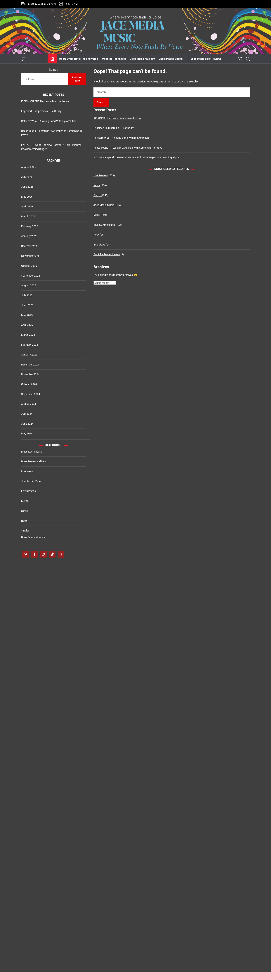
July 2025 (26, 295)
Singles (97, 195)
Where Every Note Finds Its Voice (78, 58)
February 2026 (29, 226)
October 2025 (29, 265)
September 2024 (30, 394)
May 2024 (27, 433)
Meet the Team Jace (114, 58)
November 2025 (30, 255)
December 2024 (30, 364)
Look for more (77, 79)
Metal (96, 214)
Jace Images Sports (171, 58)
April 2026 (27, 206)
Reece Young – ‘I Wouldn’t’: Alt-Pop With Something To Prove (127, 147)
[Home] (52, 58)
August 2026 (28, 167)
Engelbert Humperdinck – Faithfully (113, 127)
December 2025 (30, 246)
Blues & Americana (104, 224)
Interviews (99, 244)
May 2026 (27, 196)
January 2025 (29, 354)
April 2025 (27, 325)
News (96, 185)
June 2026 (27, 186)
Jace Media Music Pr (142, 58)
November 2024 (30, 374)
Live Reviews (100, 175)
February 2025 (29, 344)
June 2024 (27, 423)
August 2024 (28, 403)
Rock (96, 234)
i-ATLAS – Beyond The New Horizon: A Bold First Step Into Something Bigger (136, 157)
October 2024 (29, 384)
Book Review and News (106, 254)
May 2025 (27, 315)
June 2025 (27, 305)
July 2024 (26, 413)
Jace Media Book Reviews (206, 58)
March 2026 (28, 216)
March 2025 (28, 334)
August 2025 (28, 285)
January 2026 (29, 236)
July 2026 (26, 176)
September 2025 (30, 275)
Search (53, 69)
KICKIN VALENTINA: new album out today (117, 118)
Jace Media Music (103, 205)
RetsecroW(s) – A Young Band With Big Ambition (121, 137)
